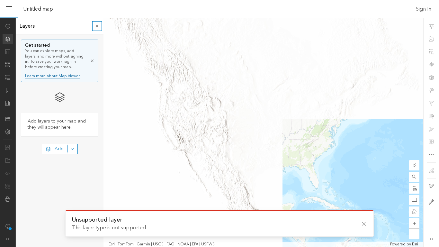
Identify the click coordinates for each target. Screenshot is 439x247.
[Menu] (9, 9)
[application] (219, 132)
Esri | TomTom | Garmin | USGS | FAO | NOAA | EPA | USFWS (162, 244)
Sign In (423, 9)
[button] (414, 177)
